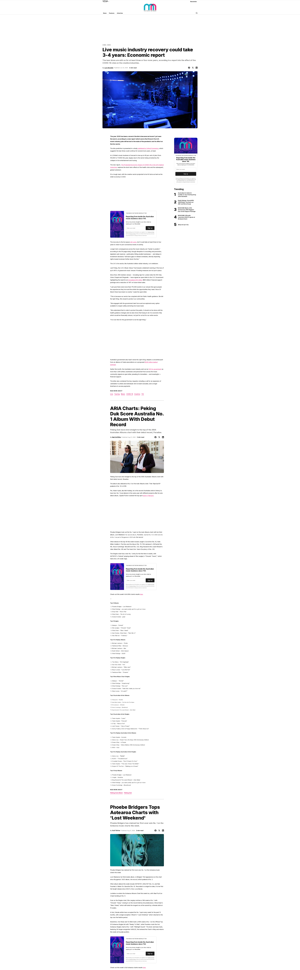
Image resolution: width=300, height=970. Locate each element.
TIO (142, 394)
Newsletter (193, 1)
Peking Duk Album (116, 793)
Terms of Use (151, 232)
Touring (117, 394)
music (123, 394)
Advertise (120, 13)
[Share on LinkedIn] (197, 68)
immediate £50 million (135, 280)
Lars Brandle (108, 68)
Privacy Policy (133, 233)
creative (137, 394)
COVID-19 (129, 394)
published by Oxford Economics (148, 148)
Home (104, 45)
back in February (148, 495)
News (104, 13)
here (141, 594)
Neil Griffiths (116, 437)
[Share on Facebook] (189, 68)
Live (111, 394)
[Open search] (197, 13)
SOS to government (155, 369)
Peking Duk (128, 793)
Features (111, 13)
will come (133, 242)
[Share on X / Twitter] (193, 68)
